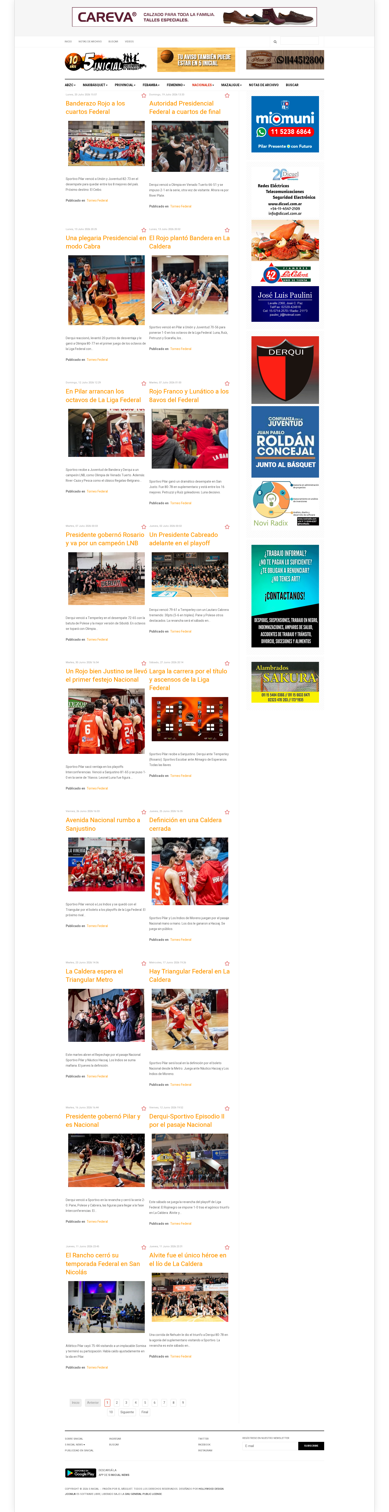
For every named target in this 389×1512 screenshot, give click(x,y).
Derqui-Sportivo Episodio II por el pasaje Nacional (186, 1121)
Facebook (204, 1445)
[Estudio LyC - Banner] (285, 597)
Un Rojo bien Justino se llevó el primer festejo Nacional (106, 675)
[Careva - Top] (194, 18)
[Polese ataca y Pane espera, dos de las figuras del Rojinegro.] (106, 291)
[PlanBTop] (285, 60)
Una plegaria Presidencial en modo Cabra (106, 242)
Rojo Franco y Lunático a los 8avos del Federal (189, 396)
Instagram (205, 1450)
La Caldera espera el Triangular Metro (94, 976)
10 (111, 1412)
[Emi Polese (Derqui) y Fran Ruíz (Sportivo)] (106, 433)
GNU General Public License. (143, 1494)
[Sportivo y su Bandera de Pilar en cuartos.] (106, 144)
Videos (129, 42)
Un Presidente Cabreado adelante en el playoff (183, 539)
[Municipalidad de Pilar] (285, 125)
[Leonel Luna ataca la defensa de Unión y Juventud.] (190, 285)
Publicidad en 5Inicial (79, 1450)
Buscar (113, 42)
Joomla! (70, 1494)
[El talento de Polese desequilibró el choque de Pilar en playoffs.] (106, 1161)
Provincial (124, 85)
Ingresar (115, 1439)
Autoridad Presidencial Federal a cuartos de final (185, 108)
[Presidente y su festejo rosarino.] (106, 579)
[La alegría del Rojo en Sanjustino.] (190, 439)
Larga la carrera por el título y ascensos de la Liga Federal (188, 680)
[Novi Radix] (285, 506)
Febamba (150, 85)
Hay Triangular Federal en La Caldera (189, 976)
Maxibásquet (94, 85)
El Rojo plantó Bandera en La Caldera (189, 242)
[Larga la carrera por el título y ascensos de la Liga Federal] (190, 720)
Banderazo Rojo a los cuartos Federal (95, 108)
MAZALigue (230, 85)
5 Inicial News (74, 1445)
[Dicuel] (285, 193)
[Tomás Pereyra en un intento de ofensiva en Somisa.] (106, 1308)
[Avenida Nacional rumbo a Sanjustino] (106, 865)
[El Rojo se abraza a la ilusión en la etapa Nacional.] (106, 722)
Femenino (175, 85)
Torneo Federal (97, 200)
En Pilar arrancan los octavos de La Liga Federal (103, 396)
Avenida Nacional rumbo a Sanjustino (103, 824)
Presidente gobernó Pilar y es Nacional (103, 1121)
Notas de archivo (90, 42)
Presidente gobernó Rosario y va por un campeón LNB (105, 539)
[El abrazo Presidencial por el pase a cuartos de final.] (190, 147)
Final (145, 1412)
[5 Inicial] (106, 63)
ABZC (69, 85)
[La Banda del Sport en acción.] (106, 1016)
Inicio (68, 42)
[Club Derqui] (285, 371)
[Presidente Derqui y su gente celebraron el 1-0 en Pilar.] (190, 1298)
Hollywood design (211, 1489)
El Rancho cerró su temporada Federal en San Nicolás (103, 1264)
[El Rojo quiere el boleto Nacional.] (190, 872)
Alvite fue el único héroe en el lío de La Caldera (187, 1259)
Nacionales (202, 85)
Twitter (203, 1439)
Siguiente (127, 1412)
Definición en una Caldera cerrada (185, 824)
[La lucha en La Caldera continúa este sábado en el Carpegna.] (190, 1162)
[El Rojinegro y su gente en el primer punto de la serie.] (190, 575)
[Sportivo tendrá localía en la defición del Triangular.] (190, 1020)
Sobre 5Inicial (74, 1439)
